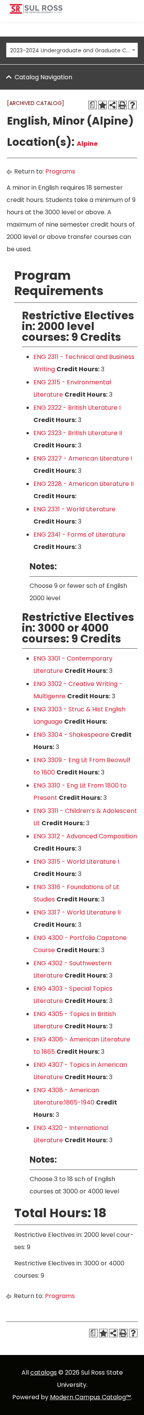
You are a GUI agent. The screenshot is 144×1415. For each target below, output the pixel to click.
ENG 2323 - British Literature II (77, 433)
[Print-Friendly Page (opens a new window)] (122, 105)
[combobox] (72, 50)
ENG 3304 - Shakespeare (71, 734)
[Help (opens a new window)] (132, 105)
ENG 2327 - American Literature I (82, 458)
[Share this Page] (112, 105)
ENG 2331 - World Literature (74, 509)
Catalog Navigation (43, 77)
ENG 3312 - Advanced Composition (85, 836)
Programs (60, 171)
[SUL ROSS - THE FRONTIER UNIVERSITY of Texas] (36, 12)
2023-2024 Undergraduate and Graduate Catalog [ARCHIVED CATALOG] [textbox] (70, 50)
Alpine (87, 143)
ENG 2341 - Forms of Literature (79, 534)
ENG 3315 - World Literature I (76, 861)
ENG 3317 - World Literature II (77, 912)
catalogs (43, 1372)
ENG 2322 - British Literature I (77, 407)
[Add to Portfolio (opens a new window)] (102, 105)
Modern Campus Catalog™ (90, 1397)
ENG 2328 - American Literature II (83, 483)
